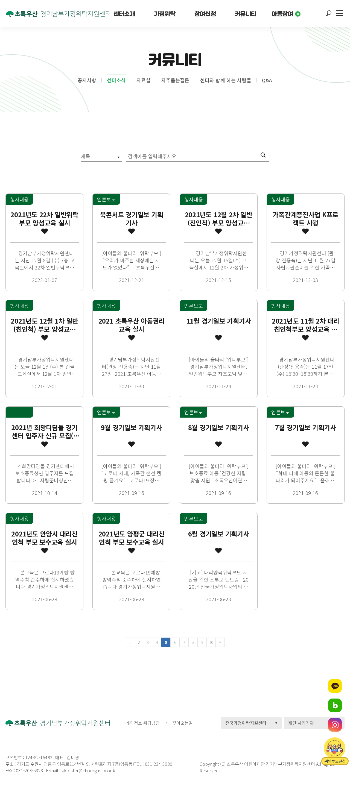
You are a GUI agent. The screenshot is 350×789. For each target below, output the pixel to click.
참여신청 (205, 13)
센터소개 (124, 13)
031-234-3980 (158, 764)
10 (211, 642)
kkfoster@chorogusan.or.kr (89, 770)
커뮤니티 (245, 13)
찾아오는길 (182, 723)
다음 (220, 642)
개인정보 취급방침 (143, 723)
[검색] (265, 156)
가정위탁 (164, 13)
